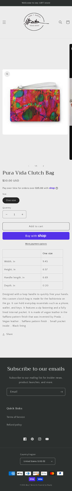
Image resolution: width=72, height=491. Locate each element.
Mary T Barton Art (32, 485)
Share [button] (9, 334)
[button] (4, 22)
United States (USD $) (34, 461)
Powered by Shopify (45, 485)
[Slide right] (43, 166)
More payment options (36, 244)
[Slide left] (28, 166)
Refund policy (14, 424)
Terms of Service (16, 417)
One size (11, 200)
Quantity (7, 208)
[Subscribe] (61, 392)
